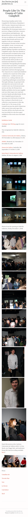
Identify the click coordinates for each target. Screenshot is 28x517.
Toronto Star (5, 478)
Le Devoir (5, 486)
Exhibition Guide (7, 120)
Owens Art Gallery (7, 147)
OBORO (4, 141)
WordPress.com (18, 513)
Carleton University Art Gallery (11, 136)
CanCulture (5, 490)
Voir (3, 482)
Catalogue (5, 124)
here (3, 452)
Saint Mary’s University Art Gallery (12, 153)
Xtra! (3, 493)
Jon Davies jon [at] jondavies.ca (10, 2)
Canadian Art (6, 474)
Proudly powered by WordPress (14, 511)
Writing (13, 124)
